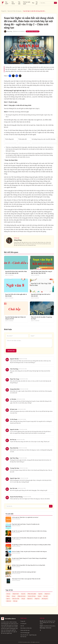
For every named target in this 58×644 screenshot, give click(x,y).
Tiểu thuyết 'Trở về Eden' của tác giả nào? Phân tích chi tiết (26, 578)
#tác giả (23, 598)
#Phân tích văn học (21, 596)
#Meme (8, 596)
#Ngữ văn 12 (47, 593)
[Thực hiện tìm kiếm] (55, 3)
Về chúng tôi (23, 623)
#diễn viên (8, 601)
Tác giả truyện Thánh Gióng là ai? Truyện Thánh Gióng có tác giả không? (29, 558)
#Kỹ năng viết (45, 598)
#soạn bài (23, 593)
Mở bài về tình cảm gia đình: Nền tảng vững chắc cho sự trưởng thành (28, 565)
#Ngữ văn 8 (37, 598)
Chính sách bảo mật (24, 630)
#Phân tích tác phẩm (32, 593)
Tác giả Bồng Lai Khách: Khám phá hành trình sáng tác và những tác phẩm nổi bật (31, 544)
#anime (39, 596)
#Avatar (13, 596)
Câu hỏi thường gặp (24, 632)
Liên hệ (22, 625)
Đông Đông (17, 240)
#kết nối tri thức (15, 598)
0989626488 (48, 627)
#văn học (8, 593)
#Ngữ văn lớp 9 (16, 593)
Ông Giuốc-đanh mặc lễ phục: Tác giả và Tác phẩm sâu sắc (25, 524)
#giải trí (8, 598)
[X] (13, 76)
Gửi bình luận (11, 350)
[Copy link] (20, 76)
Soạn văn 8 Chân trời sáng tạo (14, 11)
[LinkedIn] (16, 76)
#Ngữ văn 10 (29, 598)
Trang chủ (3, 11)
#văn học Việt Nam (32, 596)
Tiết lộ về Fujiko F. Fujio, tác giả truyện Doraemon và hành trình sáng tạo (29, 551)
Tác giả (37, 2)
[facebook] (40, 630)
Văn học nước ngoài (26, 2)
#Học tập (15, 601)
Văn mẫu (19, 2)
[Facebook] (10, 76)
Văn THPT (6, 2)
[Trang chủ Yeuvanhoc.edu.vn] (2, 2)
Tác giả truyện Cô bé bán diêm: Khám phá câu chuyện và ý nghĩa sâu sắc (29, 537)
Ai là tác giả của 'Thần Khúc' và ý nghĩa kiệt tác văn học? (25, 517)
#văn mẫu (45, 596)
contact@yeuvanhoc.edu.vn (49, 626)
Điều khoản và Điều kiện (26, 628)
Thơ (33, 3)
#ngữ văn (40, 593)
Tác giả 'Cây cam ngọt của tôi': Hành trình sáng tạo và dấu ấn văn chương (29, 531)
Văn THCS (13, 2)
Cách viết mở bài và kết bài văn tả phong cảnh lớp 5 (24, 572)
